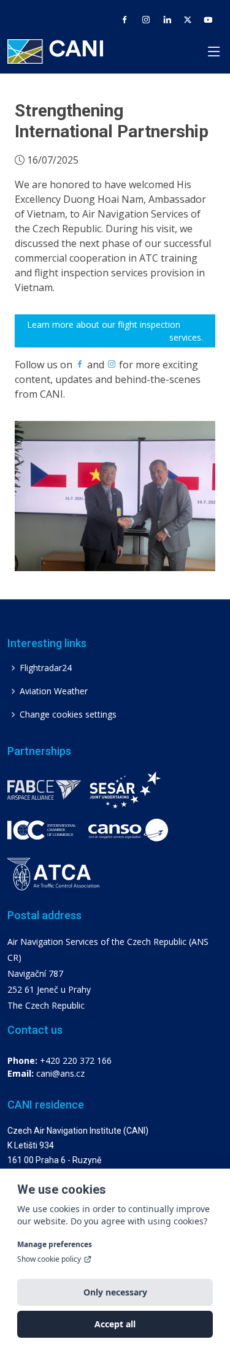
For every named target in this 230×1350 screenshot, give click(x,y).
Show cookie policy (49, 1259)
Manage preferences (54, 1245)
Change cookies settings (68, 714)
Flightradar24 (46, 668)
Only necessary (115, 1292)
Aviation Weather (54, 691)
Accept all (115, 1324)
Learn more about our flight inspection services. (115, 331)
